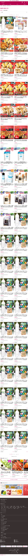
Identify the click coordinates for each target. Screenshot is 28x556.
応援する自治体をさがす (3, 4)
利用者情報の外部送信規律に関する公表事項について (14, 550)
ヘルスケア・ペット (10, 508)
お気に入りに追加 (22, 476)
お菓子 (2, 507)
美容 (21, 507)
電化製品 (18, 507)
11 (16, 454)
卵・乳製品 (17, 506)
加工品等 (8, 507)
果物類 (11, 506)
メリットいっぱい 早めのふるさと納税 (5, 525)
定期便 (14, 508)
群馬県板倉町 (2, 80)
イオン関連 (2, 517)
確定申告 (2, 535)
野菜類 (14, 506)
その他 (17, 508)
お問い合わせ (3, 541)
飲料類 (23, 506)
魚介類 (4, 506)
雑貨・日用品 (14, 507)
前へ (10, 15)
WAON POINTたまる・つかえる (4, 528)
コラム (1, 514)
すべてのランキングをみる (14, 479)
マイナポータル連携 (3, 536)
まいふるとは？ (2, 524)
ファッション (24, 507)
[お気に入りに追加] (13, 58)
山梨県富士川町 (2, 476)
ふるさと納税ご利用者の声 (4, 529)
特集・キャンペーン (17, 4)
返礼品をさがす (10, 4)
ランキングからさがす (3, 509)
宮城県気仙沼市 (13, 476)
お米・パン (8, 506)
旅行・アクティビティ (3, 508)
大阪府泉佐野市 (25, 476)
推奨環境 (15, 549)
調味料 (11, 507)
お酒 (20, 506)
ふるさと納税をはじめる (24, 4)
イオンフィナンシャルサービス (14, 552)
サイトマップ (11, 549)
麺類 (4, 507)
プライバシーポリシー (14, 551)
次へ (18, 15)
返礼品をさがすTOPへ (14, 456)
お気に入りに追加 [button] (13, 58)
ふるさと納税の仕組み (3, 523)
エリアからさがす (3, 500)
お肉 (1, 506)
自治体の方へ (17, 541)
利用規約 (18, 549)
